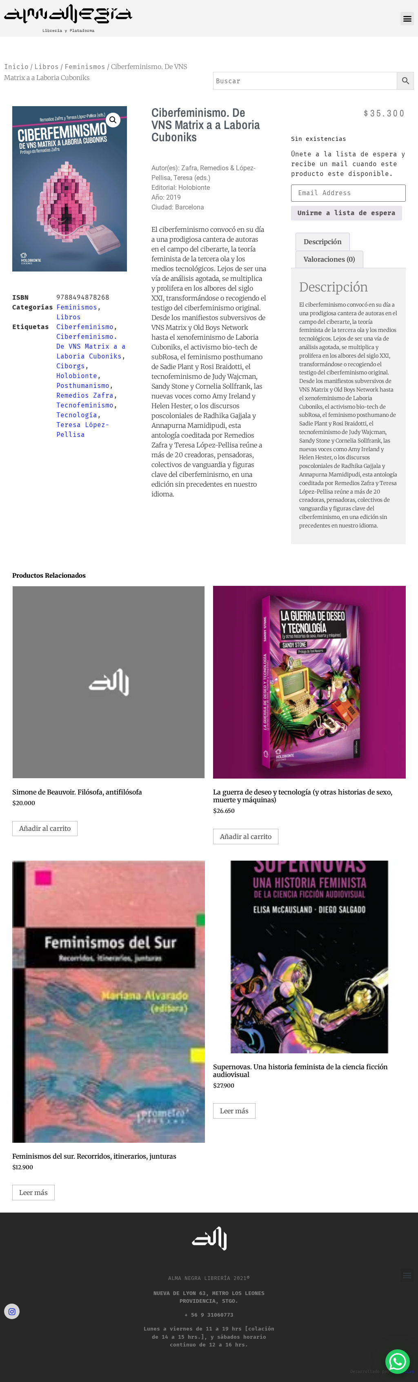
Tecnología (76, 415)
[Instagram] (12, 1311)
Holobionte (76, 376)
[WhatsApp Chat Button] (397, 1361)
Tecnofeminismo (84, 405)
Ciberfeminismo (84, 327)
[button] (407, 18)
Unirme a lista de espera (347, 213)
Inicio (16, 67)
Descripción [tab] (323, 242)
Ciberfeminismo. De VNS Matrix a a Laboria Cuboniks (91, 346)
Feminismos (84, 67)
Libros (46, 67)
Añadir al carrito (45, 828)
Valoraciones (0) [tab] (329, 259)
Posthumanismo (82, 385)
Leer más (33, 1192)
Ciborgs (70, 366)
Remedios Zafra (84, 395)
